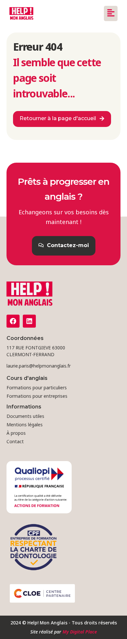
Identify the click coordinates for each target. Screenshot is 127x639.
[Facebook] (13, 321)
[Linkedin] (29, 321)
